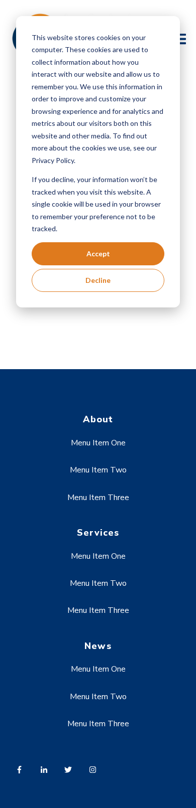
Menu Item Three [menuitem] (98, 497)
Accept (98, 253)
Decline (98, 280)
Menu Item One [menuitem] (98, 442)
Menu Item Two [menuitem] (98, 469)
